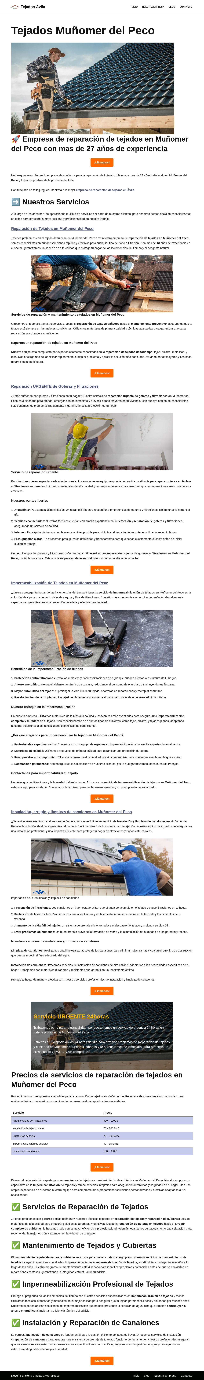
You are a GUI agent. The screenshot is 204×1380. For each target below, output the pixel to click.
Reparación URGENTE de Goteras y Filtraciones (54, 386)
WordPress (52, 1375)
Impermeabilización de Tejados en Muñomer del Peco (59, 583)
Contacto (186, 7)
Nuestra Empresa (153, 7)
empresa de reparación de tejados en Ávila (105, 190)
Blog (172, 7)
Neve (14, 1375)
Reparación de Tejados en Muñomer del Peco (52, 228)
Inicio (134, 7)
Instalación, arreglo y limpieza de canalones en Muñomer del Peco (71, 812)
